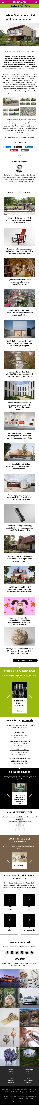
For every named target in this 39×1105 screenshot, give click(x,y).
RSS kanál (11, 1078)
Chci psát (11, 1074)
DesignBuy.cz (28, 671)
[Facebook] (7, 953)
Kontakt (10, 1069)
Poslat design (28, 1080)
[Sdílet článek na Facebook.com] (7, 147)
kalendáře (27, 720)
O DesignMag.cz (28, 1069)
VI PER (24, 142)
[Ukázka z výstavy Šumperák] (19, 34)
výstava (23, 137)
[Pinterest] (22, 953)
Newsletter (10, 1082)
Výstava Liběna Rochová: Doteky (20, 758)
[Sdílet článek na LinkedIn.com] (29, 147)
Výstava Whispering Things (19, 750)
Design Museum (24, 812)
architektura (31, 137)
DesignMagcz (32, 963)
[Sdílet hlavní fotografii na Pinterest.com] (14, 150)
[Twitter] (17, 953)
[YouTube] (27, 953)
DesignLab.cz (23, 1102)
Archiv (28, 1074)
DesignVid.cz (23, 772)
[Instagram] (12, 953)
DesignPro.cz (19, 841)
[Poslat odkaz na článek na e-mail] (25, 150)
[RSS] (32, 953)
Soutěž (28, 1078)
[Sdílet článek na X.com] (18, 147)
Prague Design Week (24, 877)
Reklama (10, 1072)
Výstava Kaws (19, 733)
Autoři (28, 1072)
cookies (7, 1098)
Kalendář (11, 1080)
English (28, 1082)
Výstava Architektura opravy (20, 741)
